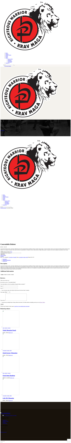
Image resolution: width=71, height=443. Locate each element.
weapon (9, 327)
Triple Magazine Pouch (9, 330)
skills (27, 257)
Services (4, 422)
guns (3, 327)
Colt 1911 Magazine (8, 398)
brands (24, 257)
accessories (21, 257)
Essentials (4, 207)
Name (1, 286)
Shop (3, 130)
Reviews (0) (5, 261)
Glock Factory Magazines (10, 353)
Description (5, 259)
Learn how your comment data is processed (21, 306)
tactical (6, 327)
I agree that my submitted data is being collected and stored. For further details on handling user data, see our (23, 302)
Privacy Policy (42, 302)
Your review (2, 300)
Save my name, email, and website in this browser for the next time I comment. (15, 290)
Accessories (11, 257)
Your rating (2, 292)
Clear (11, 251)
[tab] (37, 259)
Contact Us (5, 420)
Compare (2, 256)
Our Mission (5, 423)
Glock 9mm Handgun (9, 375)
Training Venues (5, 421)
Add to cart (2, 254)
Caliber (1, 251)
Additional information (7, 260)
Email (1, 288)
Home (1, 130)
